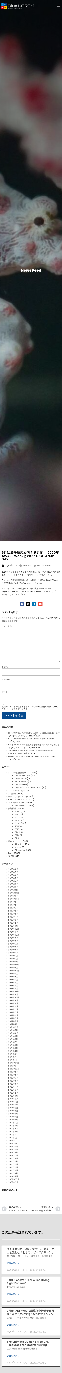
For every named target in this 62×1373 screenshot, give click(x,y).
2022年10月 (13, 997)
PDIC (17, 829)
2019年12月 (13, 1098)
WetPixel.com (21, 805)
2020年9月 (13, 1072)
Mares (18, 847)
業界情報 (12, 793)
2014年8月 (13, 1158)
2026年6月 (13, 875)
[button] (58, 5)
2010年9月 (13, 1176)
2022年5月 (13, 1012)
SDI (16, 832)
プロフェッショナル (17, 790)
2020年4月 (13, 1086)
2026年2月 (13, 887)
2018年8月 (13, 1116)
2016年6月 (13, 1149)
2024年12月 (13, 928)
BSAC (18, 823)
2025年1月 (13, 925)
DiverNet (19, 784)
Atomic (18, 844)
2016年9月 (13, 1146)
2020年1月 (13, 1095)
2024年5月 (13, 949)
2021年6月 (13, 1045)
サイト (5, 692)
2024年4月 (13, 952)
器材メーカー (14, 841)
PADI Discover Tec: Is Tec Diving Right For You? (31, 738)
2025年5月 (13, 914)
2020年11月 (13, 1066)
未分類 (11, 856)
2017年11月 (13, 1125)
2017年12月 (13, 1122)
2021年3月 (13, 1054)
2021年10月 (13, 1033)
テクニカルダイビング (18, 796)
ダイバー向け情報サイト (19, 772)
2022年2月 (13, 1021)
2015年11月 (13, 1155)
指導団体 (12, 808)
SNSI (17, 838)
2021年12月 (13, 1027)
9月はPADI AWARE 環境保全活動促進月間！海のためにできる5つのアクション (30, 1312)
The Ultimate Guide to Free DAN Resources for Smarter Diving (28, 1343)
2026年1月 (13, 890)
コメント (7, 626)
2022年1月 (13, 1024)
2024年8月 (13, 940)
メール (6, 679)
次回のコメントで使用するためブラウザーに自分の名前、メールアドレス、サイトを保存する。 (30, 708)
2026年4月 (13, 881)
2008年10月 (13, 1179)
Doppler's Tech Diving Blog (28, 787)
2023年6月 (13, 982)
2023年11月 (13, 967)
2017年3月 (13, 1134)
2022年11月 (13, 994)
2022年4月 (13, 1015)
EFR (16, 814)
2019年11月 (13, 1101)
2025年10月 (13, 899)
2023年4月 (13, 988)
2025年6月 (13, 911)
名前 (5, 667)
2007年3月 (13, 1182)
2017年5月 (13, 1131)
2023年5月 (13, 985)
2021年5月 (13, 1048)
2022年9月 (13, 1000)
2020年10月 (13, 1069)
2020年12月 (13, 1063)
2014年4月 (13, 1170)
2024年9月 (13, 937)
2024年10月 (13, 934)
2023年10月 (13, 970)
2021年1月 (12, 1060)
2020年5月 (13, 1083)
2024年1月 (13, 961)
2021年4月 (13, 1051)
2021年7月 (13, 1042)
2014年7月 (13, 1161)
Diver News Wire (22, 775)
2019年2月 (13, 1113)
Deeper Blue (20, 778)
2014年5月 (13, 1167)
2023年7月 (13, 979)
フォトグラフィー (16, 802)
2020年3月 (13, 1089)
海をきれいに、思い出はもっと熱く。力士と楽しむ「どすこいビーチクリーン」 (30, 1250)
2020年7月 (13, 1078)
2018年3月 (13, 1119)
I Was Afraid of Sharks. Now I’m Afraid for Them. (32, 756)
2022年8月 (13, 1003)
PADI (17, 811)
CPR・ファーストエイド (19, 799)
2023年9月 (13, 973)
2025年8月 (13, 905)
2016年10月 (13, 1143)
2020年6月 (13, 1080)
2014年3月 (13, 1173)
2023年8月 (13, 976)
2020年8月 (13, 1075)
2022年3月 (13, 1018)
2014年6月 (13, 1164)
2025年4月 (13, 916)
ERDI (17, 835)
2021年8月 (13, 1039)
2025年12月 (13, 893)
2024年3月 (13, 955)
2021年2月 (13, 1057)
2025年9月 (13, 902)
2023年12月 (13, 964)
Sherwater (20, 850)
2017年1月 (12, 1137)
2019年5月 (13, 1110)
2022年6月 (13, 1009)
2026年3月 (13, 884)
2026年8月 (13, 869)
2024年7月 (13, 943)
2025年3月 (13, 919)
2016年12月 (13, 1140)
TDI (16, 826)
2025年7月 (13, 908)
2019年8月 (13, 1107)
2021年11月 (13, 1030)
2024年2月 (13, 958)
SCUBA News (21, 781)
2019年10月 (13, 1104)
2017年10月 (13, 1128)
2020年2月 (13, 1092)
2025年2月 (13, 922)
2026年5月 (13, 878)
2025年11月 (13, 896)
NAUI (17, 820)
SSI (16, 817)
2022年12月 (13, 991)
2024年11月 (13, 931)
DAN (10, 853)
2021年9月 (13, 1036)
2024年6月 (13, 946)
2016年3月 (13, 1152)
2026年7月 (13, 872)
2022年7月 (13, 1006)
